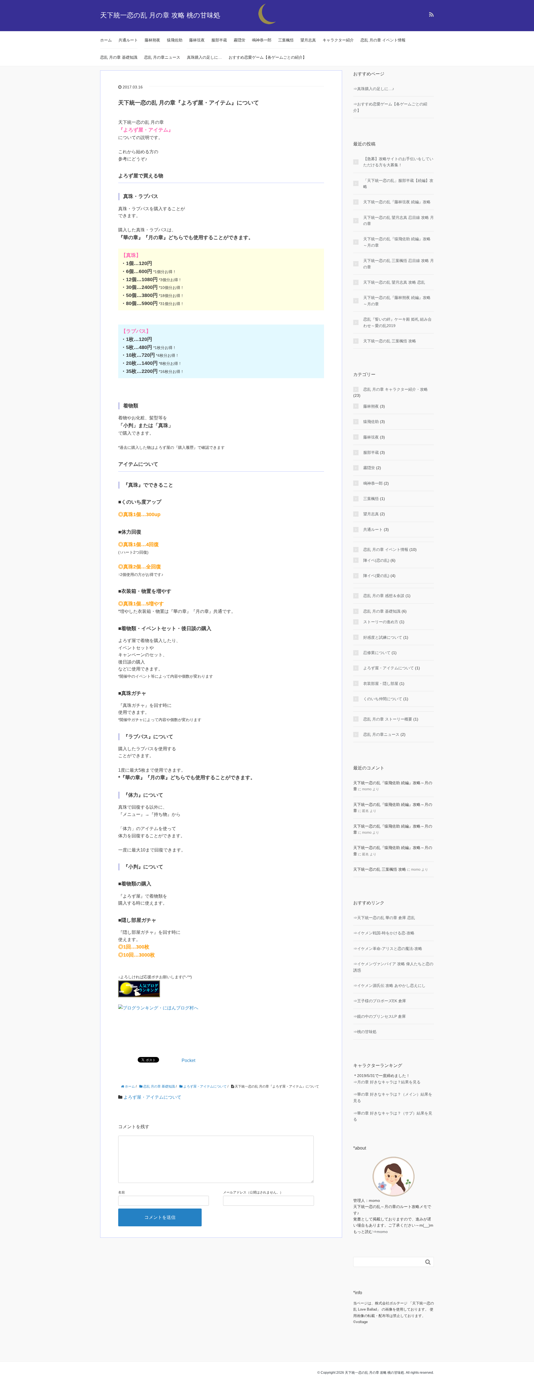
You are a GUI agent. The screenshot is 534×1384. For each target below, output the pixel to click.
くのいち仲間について (382, 699)
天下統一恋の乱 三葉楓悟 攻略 (389, 341)
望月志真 (308, 40)
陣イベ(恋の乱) (376, 560)
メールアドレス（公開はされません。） (253, 1192)
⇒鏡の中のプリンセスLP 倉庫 (379, 1016)
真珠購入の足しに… (204, 57)
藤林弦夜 (197, 40)
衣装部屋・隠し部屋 (380, 683)
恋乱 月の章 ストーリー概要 (387, 719)
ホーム (106, 40)
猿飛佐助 (174, 40)
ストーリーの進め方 (380, 622)
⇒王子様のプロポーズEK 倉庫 (379, 1001)
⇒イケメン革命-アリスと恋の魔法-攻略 (387, 948)
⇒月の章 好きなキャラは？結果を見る (387, 1082)
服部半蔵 (219, 40)
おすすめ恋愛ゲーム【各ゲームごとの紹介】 (267, 57)
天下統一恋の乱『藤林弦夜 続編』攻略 (397, 202)
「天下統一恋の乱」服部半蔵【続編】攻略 (398, 183)
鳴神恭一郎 (261, 40)
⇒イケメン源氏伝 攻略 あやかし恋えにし (389, 985)
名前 (121, 1192)
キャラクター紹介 (338, 40)
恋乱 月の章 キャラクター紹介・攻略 (395, 389)
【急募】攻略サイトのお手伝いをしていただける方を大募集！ (398, 162)
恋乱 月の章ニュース (162, 57)
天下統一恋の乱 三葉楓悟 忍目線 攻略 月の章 (398, 263)
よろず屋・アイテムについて (152, 1097)
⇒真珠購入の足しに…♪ (373, 88)
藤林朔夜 (152, 40)
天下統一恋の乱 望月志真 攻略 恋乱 (394, 282)
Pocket (188, 1060)
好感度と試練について (382, 637)
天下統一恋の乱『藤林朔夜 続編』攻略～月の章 (397, 300)
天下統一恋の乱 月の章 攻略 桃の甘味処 (160, 15)
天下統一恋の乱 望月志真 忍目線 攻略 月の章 (398, 220)
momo (382, 1231)
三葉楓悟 (286, 40)
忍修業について (376, 652)
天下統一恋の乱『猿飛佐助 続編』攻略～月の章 (397, 242)
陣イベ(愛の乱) (376, 575)
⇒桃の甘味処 (365, 1031)
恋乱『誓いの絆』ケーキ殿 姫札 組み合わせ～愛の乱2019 (397, 322)
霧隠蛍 (239, 40)
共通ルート (128, 40)
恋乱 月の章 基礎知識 (118, 57)
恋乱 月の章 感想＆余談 (383, 595)
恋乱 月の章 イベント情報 (383, 40)
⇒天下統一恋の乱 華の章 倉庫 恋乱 (384, 917)
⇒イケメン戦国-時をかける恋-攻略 (383, 933)
